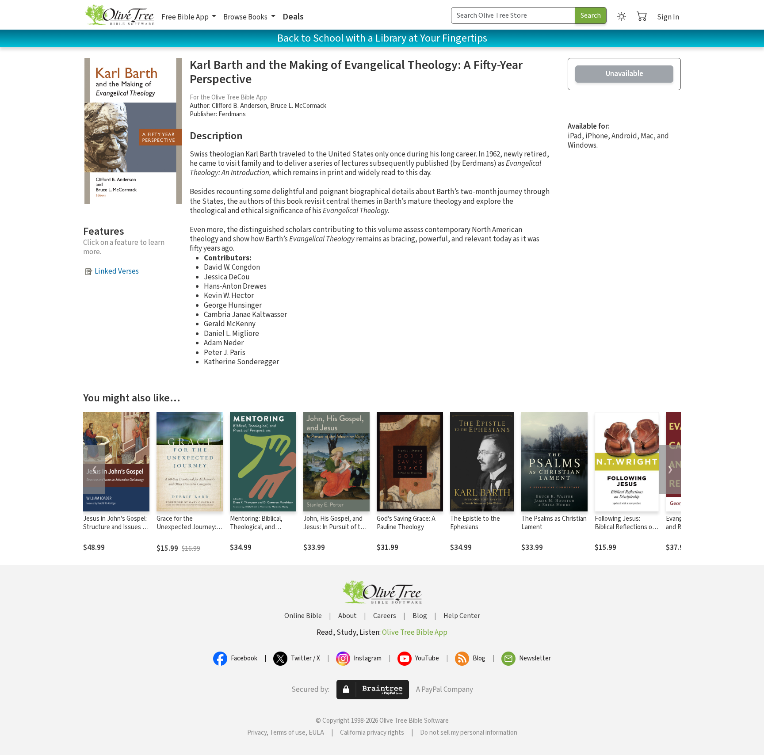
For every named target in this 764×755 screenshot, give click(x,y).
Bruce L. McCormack (298, 106)
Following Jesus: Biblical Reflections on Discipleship (625, 527)
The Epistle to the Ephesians (475, 523)
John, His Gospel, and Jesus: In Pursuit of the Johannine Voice (335, 527)
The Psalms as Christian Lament (554, 523)
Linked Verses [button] (117, 271)
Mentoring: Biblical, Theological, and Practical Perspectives (261, 527)
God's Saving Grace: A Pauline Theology (406, 523)
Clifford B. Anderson (239, 106)
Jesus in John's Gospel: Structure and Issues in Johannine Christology (115, 527)
